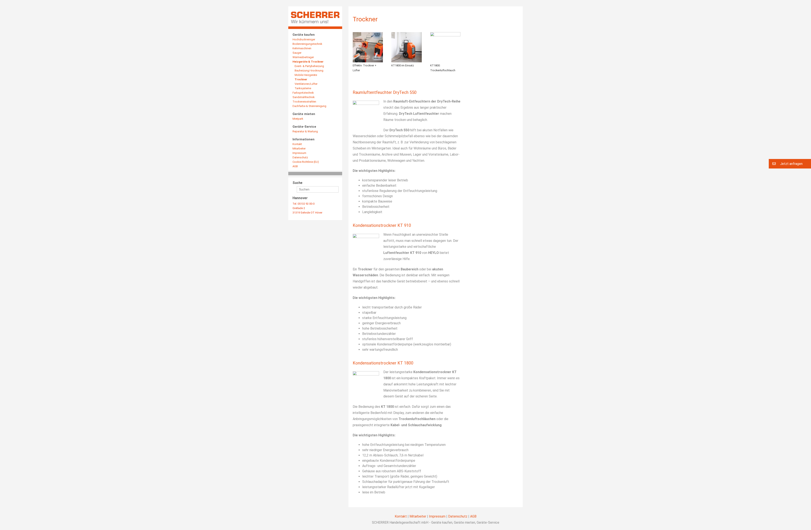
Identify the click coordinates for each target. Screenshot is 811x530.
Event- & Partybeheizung (309, 66)
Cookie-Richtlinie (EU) (306, 161)
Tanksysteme (303, 88)
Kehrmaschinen (302, 48)
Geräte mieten (304, 114)
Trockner (301, 79)
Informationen (303, 139)
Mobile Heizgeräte (306, 75)
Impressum (299, 153)
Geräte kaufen (304, 35)
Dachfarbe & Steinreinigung (309, 106)
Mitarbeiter (299, 148)
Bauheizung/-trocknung (309, 70)
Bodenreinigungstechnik (307, 43)
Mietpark (298, 118)
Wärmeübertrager (303, 57)
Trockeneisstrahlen (304, 101)
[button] (790, 163)
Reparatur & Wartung (305, 131)
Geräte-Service (304, 127)
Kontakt (297, 144)
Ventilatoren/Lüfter (306, 83)
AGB (295, 166)
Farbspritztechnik (303, 92)
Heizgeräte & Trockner (308, 61)
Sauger (297, 52)
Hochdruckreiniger (304, 39)
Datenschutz (300, 157)
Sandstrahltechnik (304, 97)
